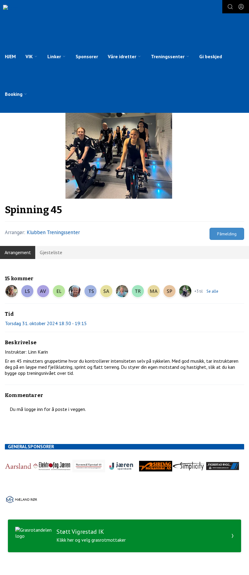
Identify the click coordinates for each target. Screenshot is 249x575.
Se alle (212, 291)
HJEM (10, 56)
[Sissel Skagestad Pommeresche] (169, 291)
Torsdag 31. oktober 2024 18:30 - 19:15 (46, 323)
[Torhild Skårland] (90, 291)
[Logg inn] (241, 6)
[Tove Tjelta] (74, 291)
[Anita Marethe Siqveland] (122, 291)
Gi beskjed (210, 56)
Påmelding (227, 234)
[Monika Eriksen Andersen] (153, 291)
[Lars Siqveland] (27, 291)
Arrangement (18, 252)
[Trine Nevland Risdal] (138, 291)
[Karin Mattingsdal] (11, 291)
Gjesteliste (51, 252)
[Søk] (230, 6)
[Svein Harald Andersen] (106, 291)
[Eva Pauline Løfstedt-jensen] (59, 291)
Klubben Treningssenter (53, 232)
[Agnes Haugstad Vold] (43, 291)
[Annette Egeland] (185, 291)
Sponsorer (87, 56)
